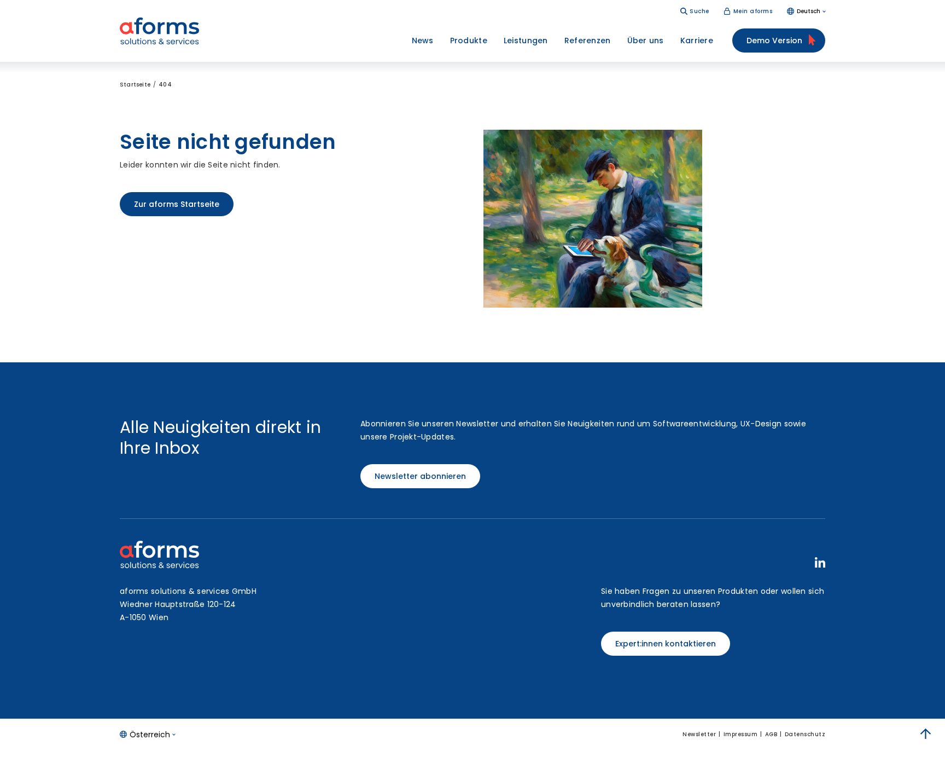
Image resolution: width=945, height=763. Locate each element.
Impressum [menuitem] (741, 734)
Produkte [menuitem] (468, 40)
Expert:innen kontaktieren (665, 643)
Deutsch (808, 11)
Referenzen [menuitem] (587, 40)
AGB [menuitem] (771, 734)
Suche (699, 11)
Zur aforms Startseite (176, 204)
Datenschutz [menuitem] (805, 734)
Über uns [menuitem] (645, 40)
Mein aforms (753, 11)
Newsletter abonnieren (420, 476)
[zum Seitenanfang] (926, 734)
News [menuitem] (423, 40)
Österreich (150, 734)
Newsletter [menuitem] (699, 734)
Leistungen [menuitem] (526, 40)
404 (165, 84)
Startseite (135, 84)
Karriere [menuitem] (696, 40)
